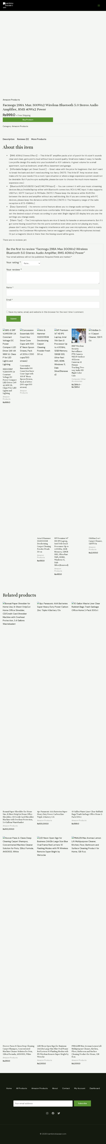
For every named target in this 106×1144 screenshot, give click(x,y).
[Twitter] (59, 1113)
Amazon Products (11, 99)
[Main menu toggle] (99, 5)
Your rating (13, 262)
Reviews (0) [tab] (23, 139)
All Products (21, 1088)
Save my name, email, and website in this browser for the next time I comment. (46, 312)
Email (9, 299)
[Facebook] (53, 1113)
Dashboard (95, 1088)
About (55, 1088)
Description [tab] (8, 139)
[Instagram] (47, 1113)
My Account (79, 1088)
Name (9, 287)
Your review (14, 269)
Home (9, 1088)
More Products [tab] (38, 139)
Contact (66, 1088)
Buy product (28, 120)
